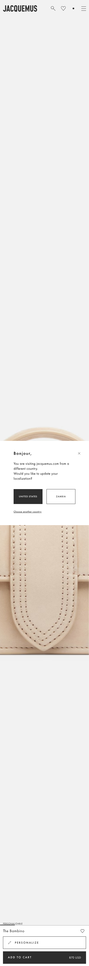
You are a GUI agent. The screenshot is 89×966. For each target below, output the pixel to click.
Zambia (61, 496)
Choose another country (28, 511)
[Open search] (53, 8)
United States (28, 496)
